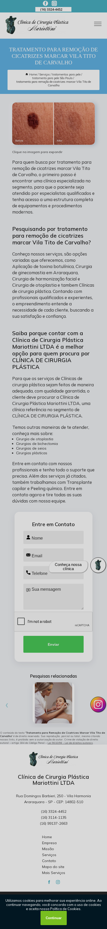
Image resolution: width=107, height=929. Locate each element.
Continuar (54, 918)
